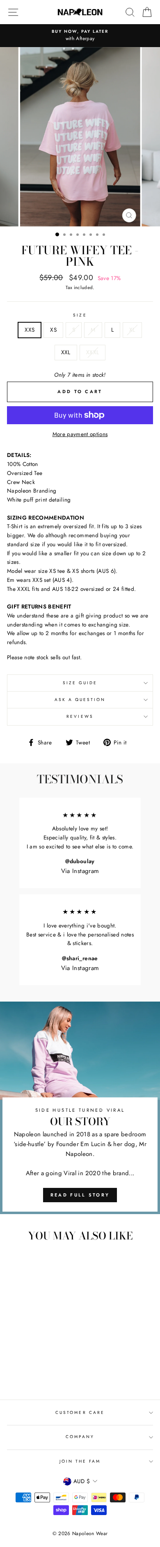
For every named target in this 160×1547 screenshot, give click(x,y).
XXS (29, 330)
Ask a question (80, 700)
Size (80, 315)
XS (53, 330)
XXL (66, 352)
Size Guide (80, 683)
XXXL (92, 352)
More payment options (80, 434)
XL (132, 330)
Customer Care (80, 1412)
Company (80, 1437)
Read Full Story (80, 1195)
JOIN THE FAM (80, 1461)
